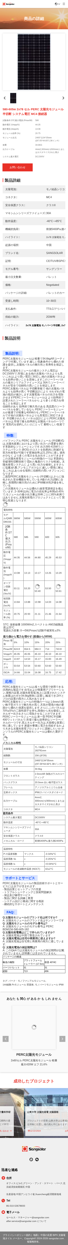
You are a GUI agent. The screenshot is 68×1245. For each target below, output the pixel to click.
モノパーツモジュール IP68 (49, 982)
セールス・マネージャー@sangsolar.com (27, 1217)
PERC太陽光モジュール (34, 1054)
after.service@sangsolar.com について (26, 1221)
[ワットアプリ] (31, 1159)
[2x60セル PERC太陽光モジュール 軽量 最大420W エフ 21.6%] (34, 1027)
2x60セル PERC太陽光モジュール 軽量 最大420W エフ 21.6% (34, 1062)
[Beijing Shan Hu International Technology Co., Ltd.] (9, 4)
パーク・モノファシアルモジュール (27, 978)
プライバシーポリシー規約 (17, 1235)
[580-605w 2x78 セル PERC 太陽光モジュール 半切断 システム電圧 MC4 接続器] (34, 61)
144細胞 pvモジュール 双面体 (18, 982)
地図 (35, 1235)
